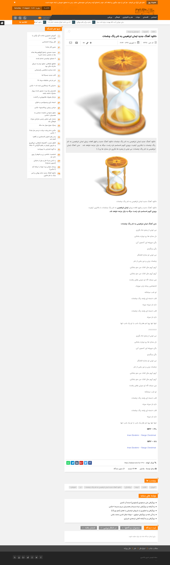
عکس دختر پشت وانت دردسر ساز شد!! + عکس (42, 131)
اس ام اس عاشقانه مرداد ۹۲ (46, 80)
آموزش (153, 487)
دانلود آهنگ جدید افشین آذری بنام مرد (46, 22)
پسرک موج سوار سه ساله (47, 125)
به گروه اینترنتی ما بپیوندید (46, 149)
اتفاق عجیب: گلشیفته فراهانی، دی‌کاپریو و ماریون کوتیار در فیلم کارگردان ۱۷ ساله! (42, 144)
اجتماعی (154, 17)
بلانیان (142, 468)
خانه (153, 31)
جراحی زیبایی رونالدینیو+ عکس (45, 107)
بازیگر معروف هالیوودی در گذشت (44, 97)
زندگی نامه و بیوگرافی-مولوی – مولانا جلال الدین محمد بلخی (133, 514)
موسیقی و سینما (133, 31)
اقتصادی (145, 17)
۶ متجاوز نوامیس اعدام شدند (46, 58)
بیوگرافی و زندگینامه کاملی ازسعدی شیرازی (139, 518)
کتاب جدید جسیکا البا (49, 75)
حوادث (138, 17)
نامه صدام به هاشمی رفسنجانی (45, 70)
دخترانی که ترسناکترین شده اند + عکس (42, 85)
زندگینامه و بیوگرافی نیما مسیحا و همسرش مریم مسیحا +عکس (132, 506)
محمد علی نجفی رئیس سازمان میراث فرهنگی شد (43, 120)
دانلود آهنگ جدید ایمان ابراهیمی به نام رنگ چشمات (129, 36)
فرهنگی (117, 17)
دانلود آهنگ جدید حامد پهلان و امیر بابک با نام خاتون (43, 174)
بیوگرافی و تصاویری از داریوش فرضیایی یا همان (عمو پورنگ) (133, 510)
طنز (135, 548)
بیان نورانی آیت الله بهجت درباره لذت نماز (127, 22)
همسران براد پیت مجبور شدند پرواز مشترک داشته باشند (44, 92)
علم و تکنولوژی (128, 17)
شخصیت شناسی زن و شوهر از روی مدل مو (44, 155)
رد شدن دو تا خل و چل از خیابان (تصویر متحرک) (45, 161)
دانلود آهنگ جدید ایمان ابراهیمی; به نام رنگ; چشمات (103, 487)
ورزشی (110, 17)
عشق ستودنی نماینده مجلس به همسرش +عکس (45, 114)
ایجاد (136, 487)
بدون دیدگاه (118, 468)
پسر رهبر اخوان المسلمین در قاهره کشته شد (44, 137)
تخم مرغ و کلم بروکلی (101, 22)
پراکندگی (128, 487)
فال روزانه (127, 548)
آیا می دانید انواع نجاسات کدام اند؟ (76, 22)
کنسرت (145, 31)
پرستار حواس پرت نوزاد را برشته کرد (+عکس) (44, 168)
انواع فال (142, 548)
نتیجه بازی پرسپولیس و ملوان (45, 102)
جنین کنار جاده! (51, 47)
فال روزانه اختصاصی (49, 42)
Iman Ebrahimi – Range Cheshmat (142, 435)
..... (156, 560)
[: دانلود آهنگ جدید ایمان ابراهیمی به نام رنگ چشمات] (70, 43)
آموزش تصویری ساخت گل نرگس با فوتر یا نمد (44, 36)
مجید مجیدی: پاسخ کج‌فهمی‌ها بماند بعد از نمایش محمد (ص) (43, 53)
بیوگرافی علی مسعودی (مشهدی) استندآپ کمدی (137, 502)
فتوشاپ (73, 487)
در (80, 487)
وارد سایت (135, 536)
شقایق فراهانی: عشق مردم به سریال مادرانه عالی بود (44, 65)
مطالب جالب (153, 548)
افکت (144, 487)
